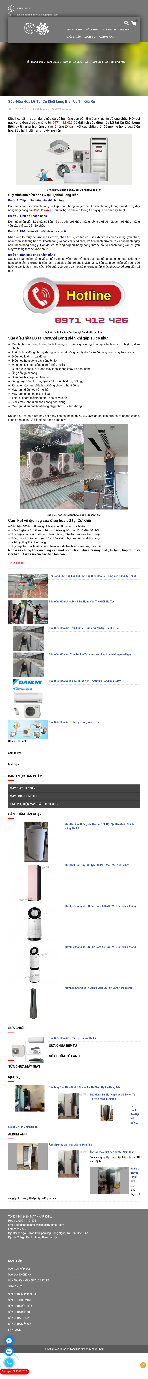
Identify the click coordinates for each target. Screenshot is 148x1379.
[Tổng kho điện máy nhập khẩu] (36, 28)
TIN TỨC (124, 30)
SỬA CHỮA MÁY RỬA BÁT (23, 1294)
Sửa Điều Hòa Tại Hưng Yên (108, 61)
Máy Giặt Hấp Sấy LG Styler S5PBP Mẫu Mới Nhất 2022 (97, 865)
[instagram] (31, 1255)
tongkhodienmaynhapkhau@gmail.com (37, 14)
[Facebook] (11, 1255)
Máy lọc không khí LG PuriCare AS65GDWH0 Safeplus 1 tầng (100, 906)
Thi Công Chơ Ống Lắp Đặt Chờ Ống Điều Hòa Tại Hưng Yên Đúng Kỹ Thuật (92, 576)
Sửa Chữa (92, 30)
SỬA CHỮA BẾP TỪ (63, 1045)
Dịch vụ (89, 37)
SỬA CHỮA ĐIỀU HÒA (75, 61)
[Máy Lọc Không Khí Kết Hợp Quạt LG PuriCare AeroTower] (34, 1003)
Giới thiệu (73, 37)
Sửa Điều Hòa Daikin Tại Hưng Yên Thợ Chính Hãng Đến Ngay (85, 681)
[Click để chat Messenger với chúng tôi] (9, 1340)
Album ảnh (106, 37)
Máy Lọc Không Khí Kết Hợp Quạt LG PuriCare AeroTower (98, 987)
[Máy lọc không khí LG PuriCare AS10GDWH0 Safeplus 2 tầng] (34, 964)
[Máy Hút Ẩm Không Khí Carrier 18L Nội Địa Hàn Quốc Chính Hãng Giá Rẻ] (34, 842)
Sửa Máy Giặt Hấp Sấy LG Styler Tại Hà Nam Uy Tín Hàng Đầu (85, 1087)
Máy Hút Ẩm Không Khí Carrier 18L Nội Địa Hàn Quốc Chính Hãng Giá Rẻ (99, 826)
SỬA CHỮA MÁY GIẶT (24, 1066)
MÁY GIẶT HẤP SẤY (22, 788)
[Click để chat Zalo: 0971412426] (9, 1351)
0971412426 (23, 8)
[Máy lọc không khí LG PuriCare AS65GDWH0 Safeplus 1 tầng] (34, 924)
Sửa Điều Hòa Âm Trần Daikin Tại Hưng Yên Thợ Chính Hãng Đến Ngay (90, 654)
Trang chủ (74, 30)
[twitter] (19, 1255)
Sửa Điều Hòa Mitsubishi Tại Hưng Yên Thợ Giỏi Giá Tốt (81, 601)
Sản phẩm (109, 30)
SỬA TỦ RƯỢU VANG (20, 1300)
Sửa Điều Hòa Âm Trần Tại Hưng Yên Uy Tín (74, 722)
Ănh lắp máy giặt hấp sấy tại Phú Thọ (70, 1144)
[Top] (143, 1365)
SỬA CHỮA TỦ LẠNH (64, 1056)
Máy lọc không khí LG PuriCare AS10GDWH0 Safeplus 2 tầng (100, 947)
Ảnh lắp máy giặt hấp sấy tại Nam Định (112, 1152)
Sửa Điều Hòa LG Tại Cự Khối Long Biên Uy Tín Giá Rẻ (51, 101)
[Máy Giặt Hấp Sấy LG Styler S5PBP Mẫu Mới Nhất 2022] (34, 883)
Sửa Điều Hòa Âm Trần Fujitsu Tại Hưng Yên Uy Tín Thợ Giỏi (84, 628)
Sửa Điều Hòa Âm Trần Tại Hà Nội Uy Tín (73, 1038)
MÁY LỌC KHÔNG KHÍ (23, 796)
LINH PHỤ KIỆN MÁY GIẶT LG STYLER (34, 804)
